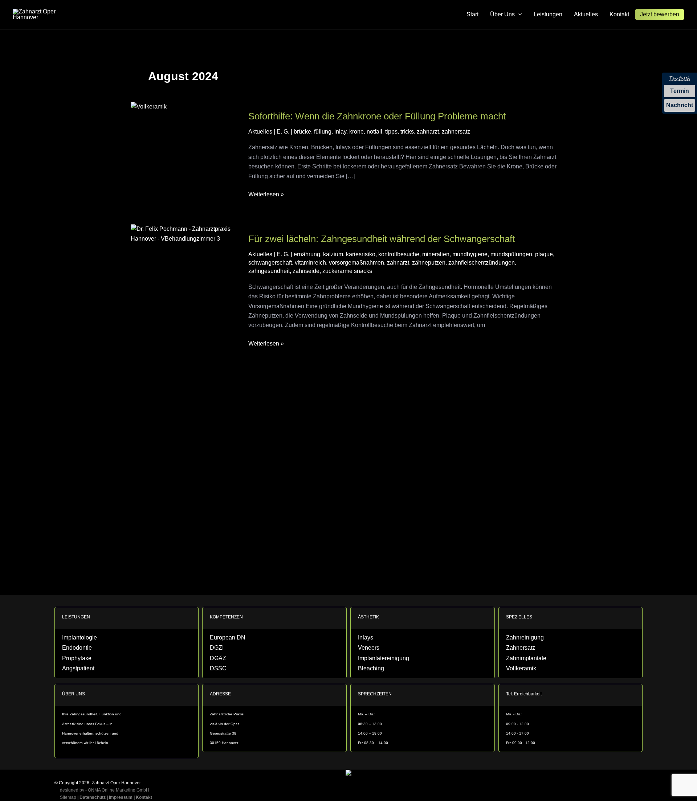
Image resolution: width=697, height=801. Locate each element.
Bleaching (366, 669)
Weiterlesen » (266, 193)
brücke (302, 131)
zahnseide (306, 271)
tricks (407, 131)
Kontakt (619, 14)
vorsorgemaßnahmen (356, 262)
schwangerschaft (270, 262)
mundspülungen (511, 254)
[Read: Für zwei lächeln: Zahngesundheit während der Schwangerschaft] (185, 233)
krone (356, 131)
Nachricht (679, 105)
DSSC (215, 669)
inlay (340, 131)
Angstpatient (72, 669)
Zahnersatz (515, 650)
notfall (374, 131)
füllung (322, 131)
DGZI (214, 650)
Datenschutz (93, 797)
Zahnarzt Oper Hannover (116, 782)
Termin (679, 91)
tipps (391, 131)
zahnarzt (428, 131)
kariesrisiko (360, 254)
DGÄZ (215, 660)
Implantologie (73, 640)
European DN (221, 640)
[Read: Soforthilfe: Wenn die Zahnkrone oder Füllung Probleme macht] (149, 106)
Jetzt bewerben (659, 14)
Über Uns (502, 14)
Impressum (121, 797)
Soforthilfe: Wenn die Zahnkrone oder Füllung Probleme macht (377, 116)
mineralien (435, 254)
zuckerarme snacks (347, 271)
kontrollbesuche (398, 254)
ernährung (307, 254)
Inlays (363, 640)
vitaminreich (310, 262)
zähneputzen (428, 262)
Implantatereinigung (374, 660)
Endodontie (72, 650)
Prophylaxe (71, 660)
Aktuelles (586, 14)
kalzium (333, 254)
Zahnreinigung (518, 640)
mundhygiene (470, 254)
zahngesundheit (269, 271)
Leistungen (548, 14)
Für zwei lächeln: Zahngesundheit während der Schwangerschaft (381, 238)
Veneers (365, 650)
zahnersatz (456, 131)
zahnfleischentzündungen (481, 262)
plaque (544, 254)
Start (472, 14)
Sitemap (65, 797)
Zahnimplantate (519, 660)
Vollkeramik (515, 669)
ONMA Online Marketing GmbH (118, 790)
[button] (518, 14)
